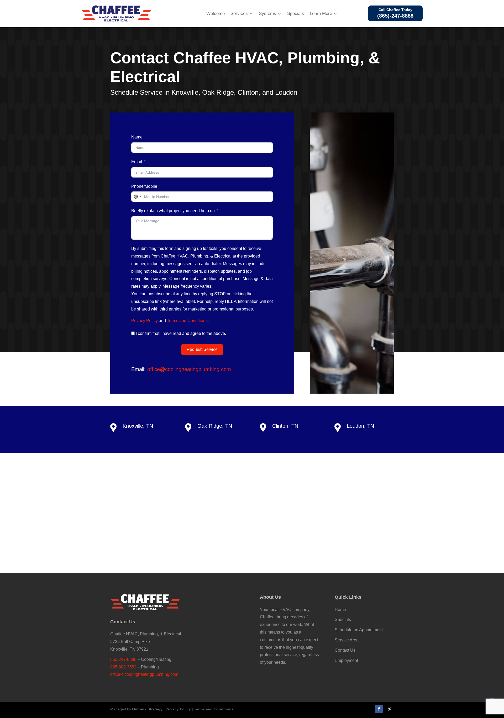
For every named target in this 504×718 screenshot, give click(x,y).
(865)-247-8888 (395, 16)
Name (137, 137)
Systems (267, 13)
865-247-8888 (123, 659)
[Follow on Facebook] (379, 709)
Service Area (347, 640)
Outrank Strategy (147, 709)
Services (239, 13)
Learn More (321, 13)
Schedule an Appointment (359, 630)
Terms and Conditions (187, 320)
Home (340, 609)
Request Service (202, 349)
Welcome (215, 13)
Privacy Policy (144, 320)
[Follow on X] (389, 709)
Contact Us (345, 650)
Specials (295, 13)
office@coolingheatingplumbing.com (189, 369)
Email (136, 161)
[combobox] (137, 197)
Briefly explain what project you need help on (173, 210)
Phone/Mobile (144, 186)
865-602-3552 (123, 667)
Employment (346, 660)
